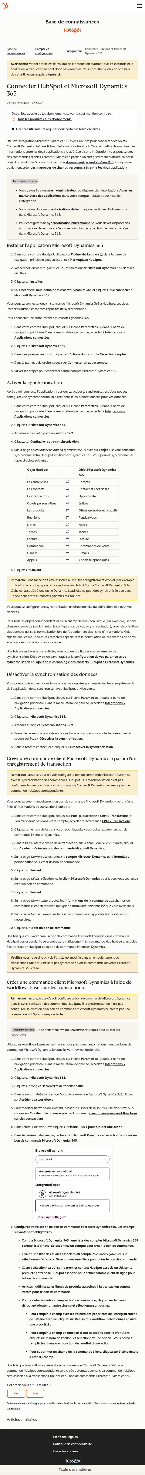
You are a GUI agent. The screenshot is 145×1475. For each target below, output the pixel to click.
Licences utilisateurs (30, 129)
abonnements (56, 113)
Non (35, 1393)
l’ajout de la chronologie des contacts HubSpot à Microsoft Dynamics (84, 662)
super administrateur (61, 190)
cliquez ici (53, 74)
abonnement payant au (89, 162)
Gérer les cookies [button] (65, 1451)
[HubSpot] (5, 5)
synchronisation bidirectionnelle (70, 223)
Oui (16, 1393)
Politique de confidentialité (72, 1444)
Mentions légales (65, 1437)
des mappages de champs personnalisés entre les (66, 167)
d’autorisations (67, 209)
